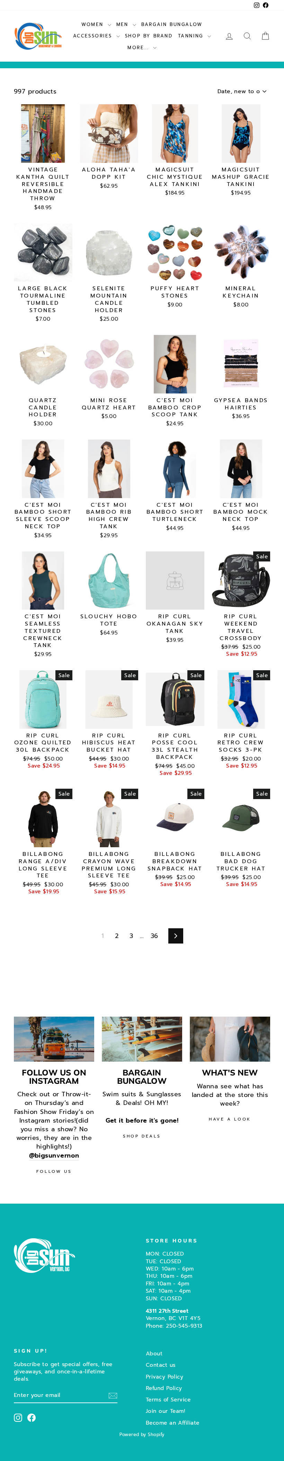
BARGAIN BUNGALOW (172, 24)
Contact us (161, 1365)
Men (123, 24)
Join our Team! (165, 1411)
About (154, 1353)
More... (139, 47)
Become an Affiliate (172, 1423)
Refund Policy (164, 1388)
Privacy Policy (164, 1377)
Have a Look (230, 1119)
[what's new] (230, 1039)
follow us (54, 1171)
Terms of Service (168, 1400)
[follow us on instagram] (54, 1039)
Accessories (94, 36)
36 (154, 936)
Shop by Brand (149, 36)
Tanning (192, 36)
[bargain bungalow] (142, 1039)
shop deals (142, 1136)
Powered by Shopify (141, 1434)
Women (93, 24)
